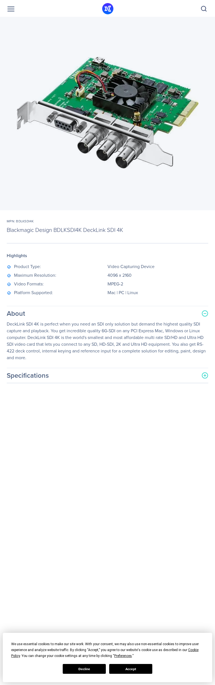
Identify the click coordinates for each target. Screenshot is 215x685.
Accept (130, 669)
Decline (84, 669)
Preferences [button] (123, 656)
